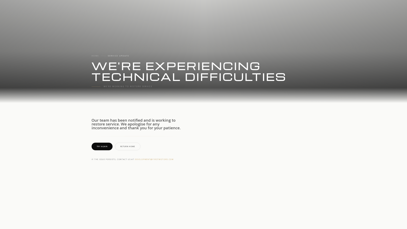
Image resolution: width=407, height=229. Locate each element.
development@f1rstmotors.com (154, 159)
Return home (127, 146)
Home (95, 56)
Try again (102, 146)
